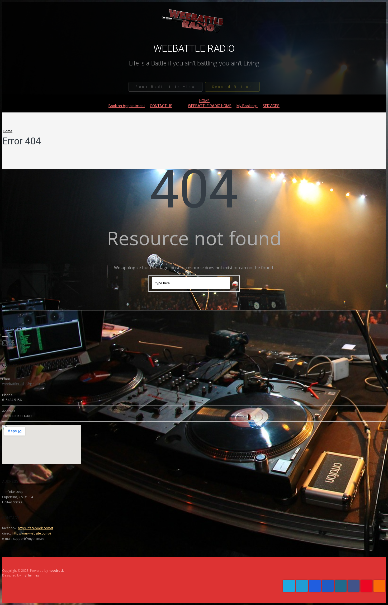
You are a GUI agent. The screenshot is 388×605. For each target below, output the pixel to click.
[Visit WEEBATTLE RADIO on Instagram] (5, 344)
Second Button (232, 87)
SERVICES (271, 106)
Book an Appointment (126, 106)
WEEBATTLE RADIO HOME (209, 106)
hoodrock (56, 570)
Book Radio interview (165, 87)
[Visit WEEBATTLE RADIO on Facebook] (13, 344)
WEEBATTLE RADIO (194, 48)
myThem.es (30, 575)
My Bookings (247, 106)
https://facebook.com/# (35, 528)
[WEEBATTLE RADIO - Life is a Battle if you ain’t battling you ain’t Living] (194, 39)
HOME (204, 101)
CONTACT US (161, 106)
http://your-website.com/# (31, 533)
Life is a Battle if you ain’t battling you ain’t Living (194, 63)
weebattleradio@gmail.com (24, 383)
